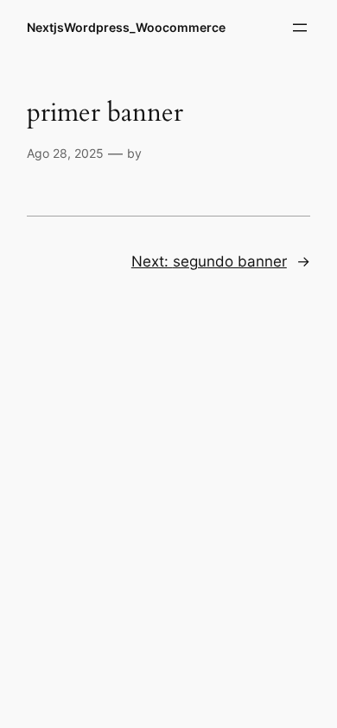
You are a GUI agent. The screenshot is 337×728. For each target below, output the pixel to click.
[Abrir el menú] (299, 27)
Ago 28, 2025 (65, 153)
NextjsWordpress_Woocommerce (126, 27)
